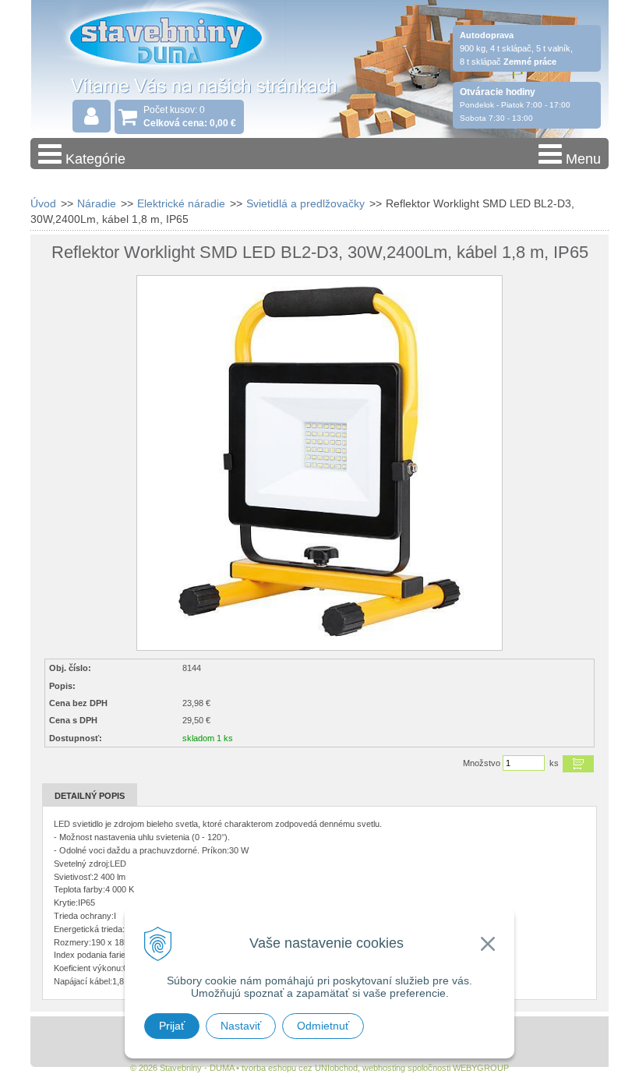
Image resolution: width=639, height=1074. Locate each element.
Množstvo (481, 763)
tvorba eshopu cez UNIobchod (300, 1067)
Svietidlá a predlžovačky (305, 203)
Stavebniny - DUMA (166, 56)
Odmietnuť (323, 1025)
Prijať (172, 1025)
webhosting (383, 1067)
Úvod (43, 203)
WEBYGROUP (481, 1067)
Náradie (96, 203)
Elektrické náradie (181, 203)
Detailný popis (90, 795)
